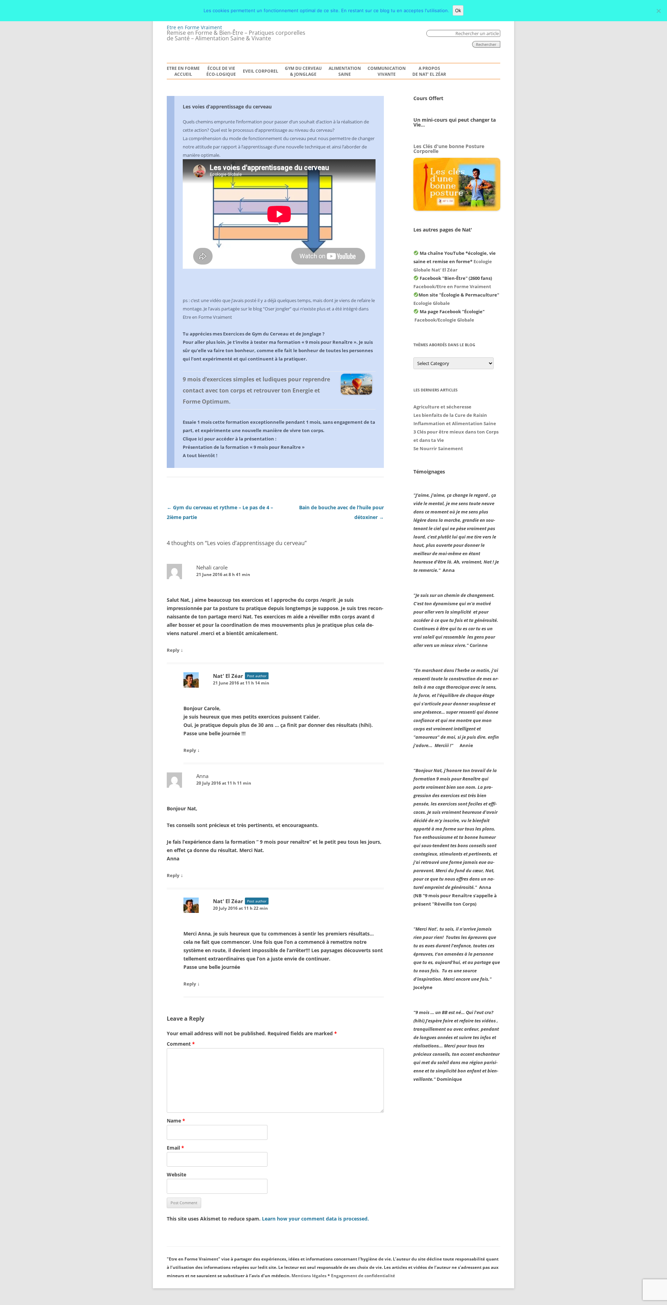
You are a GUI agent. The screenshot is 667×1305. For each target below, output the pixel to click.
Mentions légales (309, 1276)
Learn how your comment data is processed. (315, 1218)
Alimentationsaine (345, 71)
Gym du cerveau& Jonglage (303, 71)
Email (175, 1147)
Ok (458, 10)
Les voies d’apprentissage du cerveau (227, 106)
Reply (173, 650)
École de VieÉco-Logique (221, 71)
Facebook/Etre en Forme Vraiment (452, 286)
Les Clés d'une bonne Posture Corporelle (448, 148)
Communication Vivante (387, 71)
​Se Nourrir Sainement (438, 448)
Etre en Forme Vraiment (194, 27)
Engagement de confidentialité (363, 1276)
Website (176, 1174)
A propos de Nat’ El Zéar (429, 71)
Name (176, 1120)
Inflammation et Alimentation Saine (454, 423)
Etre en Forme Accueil (183, 71)
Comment (181, 1043)
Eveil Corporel (260, 71)
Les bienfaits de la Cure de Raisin (450, 415)
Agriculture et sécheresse (442, 407)
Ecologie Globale (431, 303)
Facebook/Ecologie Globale (444, 320)
